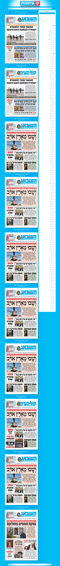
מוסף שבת (53, 46)
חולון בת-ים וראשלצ (52, 39)
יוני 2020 (54, 188)
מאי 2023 (53, 125)
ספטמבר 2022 (53, 140)
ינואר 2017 (53, 262)
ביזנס (54, 28)
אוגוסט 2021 (53, 163)
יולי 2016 (54, 273)
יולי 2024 (54, 100)
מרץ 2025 (53, 86)
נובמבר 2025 (53, 72)
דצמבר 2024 (53, 91)
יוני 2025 (54, 81)
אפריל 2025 (53, 84)
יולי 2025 (54, 79)
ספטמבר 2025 (53, 75)
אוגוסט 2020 (53, 185)
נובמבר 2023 (53, 115)
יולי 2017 (54, 251)
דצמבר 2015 (53, 285)
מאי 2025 (53, 82)
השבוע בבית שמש (52, 31)
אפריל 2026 (53, 63)
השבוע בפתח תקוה (52, 35)
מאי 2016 (53, 276)
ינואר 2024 (53, 111)
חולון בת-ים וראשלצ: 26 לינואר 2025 (21, 230)
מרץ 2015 (53, 292)
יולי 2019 (54, 208)
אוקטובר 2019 (53, 203)
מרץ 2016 (53, 280)
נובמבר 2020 (53, 179)
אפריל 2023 (53, 127)
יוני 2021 (54, 167)
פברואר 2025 (53, 88)
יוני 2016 (54, 274)
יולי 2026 (54, 57)
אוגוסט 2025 (53, 77)
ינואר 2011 (53, 305)
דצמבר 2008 (53, 307)
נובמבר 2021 (53, 158)
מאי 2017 (53, 255)
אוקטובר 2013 (53, 301)
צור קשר (33, 8)
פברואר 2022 (53, 152)
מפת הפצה (23, 8)
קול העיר (54, 49)
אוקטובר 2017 (53, 246)
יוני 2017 (54, 253)
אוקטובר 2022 (53, 138)
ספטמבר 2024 (53, 97)
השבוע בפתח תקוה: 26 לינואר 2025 (21, 285)
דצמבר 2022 (53, 134)
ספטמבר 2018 (53, 226)
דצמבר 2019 (53, 199)
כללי (54, 42)
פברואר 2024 (53, 109)
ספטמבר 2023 (53, 118)
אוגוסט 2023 (53, 120)
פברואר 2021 (53, 174)
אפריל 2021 (53, 170)
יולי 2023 (54, 122)
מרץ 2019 (53, 215)
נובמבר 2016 (53, 265)
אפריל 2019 (53, 213)
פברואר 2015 (53, 294)
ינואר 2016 (53, 283)
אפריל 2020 (53, 192)
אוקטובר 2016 (53, 267)
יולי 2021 (54, 165)
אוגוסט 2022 (53, 142)
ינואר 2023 (53, 133)
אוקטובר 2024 (53, 95)
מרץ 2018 (53, 237)
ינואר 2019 (53, 219)
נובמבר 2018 (53, 222)
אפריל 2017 (53, 256)
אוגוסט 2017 (53, 249)
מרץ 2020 (53, 194)
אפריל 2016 (53, 278)
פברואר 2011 (53, 303)
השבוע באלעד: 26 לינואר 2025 (21, 175)
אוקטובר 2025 (53, 73)
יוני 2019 (54, 210)
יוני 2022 (54, 145)
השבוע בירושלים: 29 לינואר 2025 (21, 12)
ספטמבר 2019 (53, 204)
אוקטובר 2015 (53, 289)
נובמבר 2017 (53, 244)
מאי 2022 (53, 147)
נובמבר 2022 (53, 136)
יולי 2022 (54, 143)
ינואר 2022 (53, 154)
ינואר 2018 (53, 240)
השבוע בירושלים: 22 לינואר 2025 (21, 452)
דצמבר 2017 (53, 242)
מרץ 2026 (53, 64)
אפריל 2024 (53, 106)
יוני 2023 (54, 124)
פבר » (52, 22)
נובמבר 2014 (53, 296)
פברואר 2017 (53, 260)
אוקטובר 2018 (53, 224)
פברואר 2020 (53, 195)
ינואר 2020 (53, 197)
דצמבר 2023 (53, 113)
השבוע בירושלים (53, 33)
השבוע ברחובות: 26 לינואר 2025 (21, 341)
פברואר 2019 (53, 217)
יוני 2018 (54, 231)
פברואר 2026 (53, 66)
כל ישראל (54, 40)
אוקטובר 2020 (53, 181)
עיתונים (37, 8)
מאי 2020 (53, 190)
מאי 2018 (53, 233)
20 (51, 19)
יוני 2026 (54, 59)
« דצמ (54, 22)
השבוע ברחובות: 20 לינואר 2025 (21, 507)
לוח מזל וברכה (53, 44)
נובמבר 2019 (53, 201)
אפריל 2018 (53, 235)
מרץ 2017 (53, 258)
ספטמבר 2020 (53, 183)
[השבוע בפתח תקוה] (21, 313)
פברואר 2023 (53, 131)
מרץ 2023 (53, 129)
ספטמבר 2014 (53, 298)
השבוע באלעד (53, 30)
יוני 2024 (54, 102)
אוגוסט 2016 (53, 271)
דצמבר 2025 (53, 70)
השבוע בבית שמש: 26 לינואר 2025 (21, 119)
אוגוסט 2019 (53, 206)
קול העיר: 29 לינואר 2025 (21, 66)
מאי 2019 (53, 212)
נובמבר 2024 (53, 93)
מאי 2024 (53, 104)
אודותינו (28, 8)
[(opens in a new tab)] (21, 92)
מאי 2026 (53, 61)
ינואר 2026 (53, 68)
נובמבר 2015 (53, 287)
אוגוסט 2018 (53, 228)
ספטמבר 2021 (53, 161)
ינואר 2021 (53, 176)
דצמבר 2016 (53, 264)
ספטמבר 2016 (53, 269)
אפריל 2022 (53, 149)
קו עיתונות (29, 564)
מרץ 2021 (53, 172)
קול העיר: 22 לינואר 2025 (21, 396)
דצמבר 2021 (53, 156)
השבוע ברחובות (53, 37)
